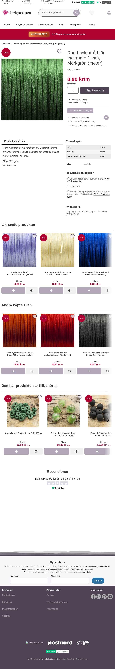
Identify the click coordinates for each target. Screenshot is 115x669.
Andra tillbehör (45, 24)
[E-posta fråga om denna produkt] (106, 117)
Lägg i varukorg (94, 90)
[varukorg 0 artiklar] (109, 12)
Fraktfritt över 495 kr (80, 117)
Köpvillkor (7, 602)
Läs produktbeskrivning (79, 111)
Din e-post (55, 576)
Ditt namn (15, 576)
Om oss (50, 595)
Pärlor (7, 24)
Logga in (106, 2)
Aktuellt (91, 24)
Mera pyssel (76, 24)
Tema (60, 24)
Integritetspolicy (10, 609)
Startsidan (5, 43)
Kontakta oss (8, 595)
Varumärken (52, 609)
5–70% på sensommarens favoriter (58, 34)
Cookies (6, 616)
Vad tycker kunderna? (57, 602)
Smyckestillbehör (24, 24)
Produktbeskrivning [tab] (15, 141)
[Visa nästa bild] (108, 420)
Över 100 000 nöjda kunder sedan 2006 (88, 126)
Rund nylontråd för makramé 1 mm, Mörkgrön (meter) (39, 43)
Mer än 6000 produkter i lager (84, 121)
